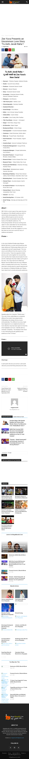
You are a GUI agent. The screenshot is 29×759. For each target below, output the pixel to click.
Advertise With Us (16, 753)
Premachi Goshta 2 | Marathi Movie (17, 570)
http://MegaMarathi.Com (14, 409)
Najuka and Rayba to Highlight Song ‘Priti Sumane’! (22, 390)
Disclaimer (4, 753)
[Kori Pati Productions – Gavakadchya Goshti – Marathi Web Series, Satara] (7, 519)
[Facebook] (2, 49)
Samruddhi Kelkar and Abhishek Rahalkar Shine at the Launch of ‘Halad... (18, 696)
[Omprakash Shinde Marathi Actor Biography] (21, 647)
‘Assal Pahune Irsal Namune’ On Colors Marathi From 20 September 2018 (6, 391)
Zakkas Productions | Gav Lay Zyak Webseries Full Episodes (21, 511)
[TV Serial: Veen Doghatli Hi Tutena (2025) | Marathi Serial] (5, 684)
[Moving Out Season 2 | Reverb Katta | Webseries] (21, 491)
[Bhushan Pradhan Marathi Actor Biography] (7, 607)
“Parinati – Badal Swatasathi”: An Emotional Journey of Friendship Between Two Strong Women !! (17, 578)
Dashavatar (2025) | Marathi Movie (17, 555)
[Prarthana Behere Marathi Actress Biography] (7, 633)
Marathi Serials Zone (9, 35)
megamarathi (5, 46)
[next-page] (5, 448)
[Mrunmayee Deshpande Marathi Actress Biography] (7, 619)
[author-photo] (14, 405)
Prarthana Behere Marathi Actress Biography (5, 640)
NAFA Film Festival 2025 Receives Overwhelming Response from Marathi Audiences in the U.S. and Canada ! (17, 432)
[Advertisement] (14, 19)
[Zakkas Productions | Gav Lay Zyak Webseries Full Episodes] (21, 504)
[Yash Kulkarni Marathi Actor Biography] (21, 594)
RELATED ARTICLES (7, 416)
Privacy (9, 753)
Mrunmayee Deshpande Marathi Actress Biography (7, 626)
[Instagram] (14, 747)
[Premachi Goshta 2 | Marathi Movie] (4, 572)
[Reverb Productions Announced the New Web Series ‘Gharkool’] (7, 504)
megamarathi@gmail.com (17, 737)
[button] (2, 2)
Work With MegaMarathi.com (14, 754)
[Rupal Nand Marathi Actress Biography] (7, 647)
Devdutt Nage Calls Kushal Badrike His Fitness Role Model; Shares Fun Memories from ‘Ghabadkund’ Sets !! (14, 547)
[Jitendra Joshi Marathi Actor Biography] (21, 619)
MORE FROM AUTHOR (18, 416)
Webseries (4, 483)
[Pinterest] (9, 49)
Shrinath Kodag (19, 613)
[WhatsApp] (13, 49)
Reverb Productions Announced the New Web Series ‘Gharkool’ (7, 511)
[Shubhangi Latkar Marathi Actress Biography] (21, 633)
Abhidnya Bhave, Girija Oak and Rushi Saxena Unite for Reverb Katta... (7, 498)
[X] (6, 49)
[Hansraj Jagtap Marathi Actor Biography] (7, 594)
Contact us (23, 753)
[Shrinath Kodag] (21, 607)
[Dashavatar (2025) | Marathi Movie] (4, 556)
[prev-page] (2, 448)
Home (2, 35)
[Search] (27, 2)
